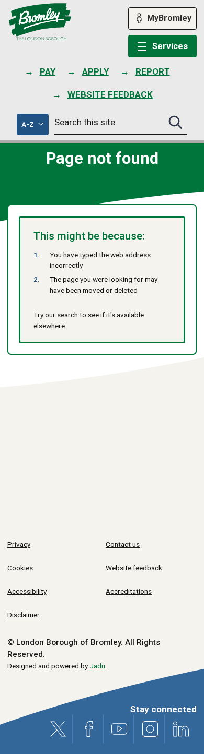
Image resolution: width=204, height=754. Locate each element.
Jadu (97, 666)
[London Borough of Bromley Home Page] (40, 22)
